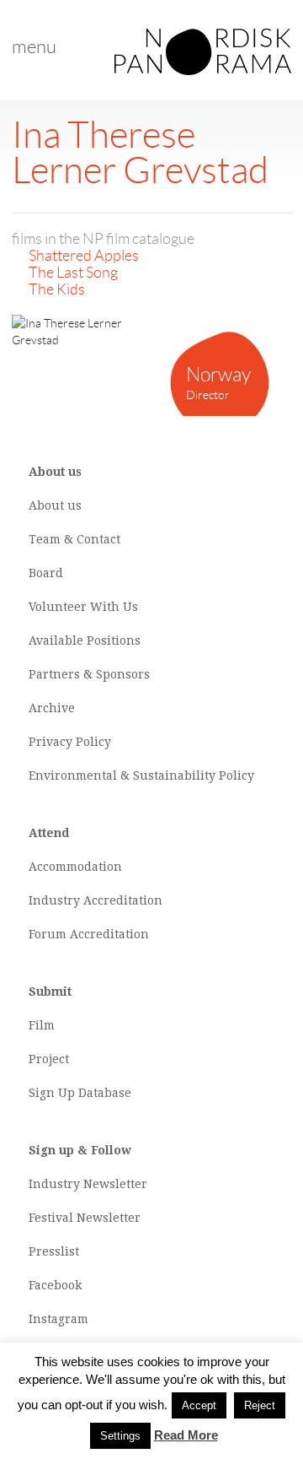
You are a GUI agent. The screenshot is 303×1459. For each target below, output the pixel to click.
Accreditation (122, 900)
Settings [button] (120, 1435)
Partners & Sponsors (89, 674)
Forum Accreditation (89, 934)
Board (46, 573)
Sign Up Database (80, 1093)
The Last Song (73, 272)
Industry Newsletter (88, 1184)
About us (55, 505)
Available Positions (85, 640)
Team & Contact (74, 539)
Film (42, 1025)
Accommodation (75, 866)
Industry (54, 900)
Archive (52, 708)
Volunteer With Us (83, 606)
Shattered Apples (84, 255)
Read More (186, 1435)
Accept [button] (199, 1405)
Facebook (55, 1285)
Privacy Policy (70, 741)
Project (49, 1059)
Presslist (54, 1251)
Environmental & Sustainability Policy (141, 775)
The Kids (57, 289)
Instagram (58, 1319)
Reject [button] (259, 1405)
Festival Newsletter (85, 1217)
